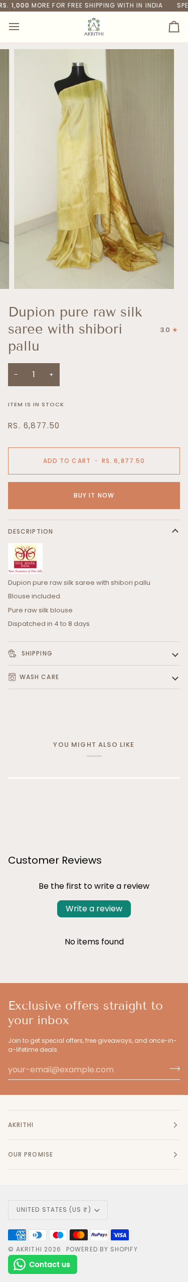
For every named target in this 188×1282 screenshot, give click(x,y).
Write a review (94, 908)
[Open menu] (23, 27)
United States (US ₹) (54, 1209)
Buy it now (94, 495)
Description (30, 531)
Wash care (39, 677)
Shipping (36, 653)
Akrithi (29, 1249)
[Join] (171, 1068)
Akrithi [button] (21, 1124)
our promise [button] (30, 1154)
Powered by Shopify (101, 1249)
